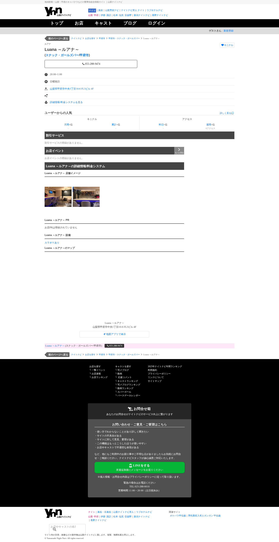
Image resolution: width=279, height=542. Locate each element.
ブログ (130, 23)
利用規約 (152, 370)
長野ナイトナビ (160, 15)
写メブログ (123, 370)
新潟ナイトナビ (142, 15)
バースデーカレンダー (128, 395)
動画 (119, 373)
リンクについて (156, 377)
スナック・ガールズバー (62, 55)
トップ (56, 23)
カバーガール (124, 392)
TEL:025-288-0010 (139, 486)
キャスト (103, 23)
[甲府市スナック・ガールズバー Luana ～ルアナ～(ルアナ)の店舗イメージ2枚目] (86, 197)
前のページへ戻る (58, 38)
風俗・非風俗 (104, 512)
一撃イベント (98, 370)
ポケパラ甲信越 (178, 515)
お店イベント (55, 150)
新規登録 (228, 30)
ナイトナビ (76, 38)
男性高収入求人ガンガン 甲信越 (204, 515)
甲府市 (102, 38)
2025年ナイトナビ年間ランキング (165, 366)
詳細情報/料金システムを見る (66, 102)
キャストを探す (123, 366)
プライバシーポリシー (159, 373)
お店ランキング (100, 377)
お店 (79, 23)
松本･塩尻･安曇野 (122, 15)
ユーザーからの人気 (58, 112)
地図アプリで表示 (116, 334)
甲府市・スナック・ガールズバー (124, 38)
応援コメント (125, 377)
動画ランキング (125, 388)
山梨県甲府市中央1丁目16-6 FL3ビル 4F (72, 88)
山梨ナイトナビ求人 (123, 512)
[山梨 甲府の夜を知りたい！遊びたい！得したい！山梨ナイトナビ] (65, 15)
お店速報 (96, 373)
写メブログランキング (128, 384)
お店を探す (90, 38)
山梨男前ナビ (112, 10)
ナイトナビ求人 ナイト (132, 10)
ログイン (157, 23)
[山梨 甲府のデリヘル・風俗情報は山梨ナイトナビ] (65, 517)
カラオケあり (52, 242)
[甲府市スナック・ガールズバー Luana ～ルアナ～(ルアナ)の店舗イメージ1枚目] (58, 197)
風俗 (100, 10)
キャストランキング (127, 381)
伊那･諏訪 (106, 15)
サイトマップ (155, 381)
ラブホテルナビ (155, 10)
